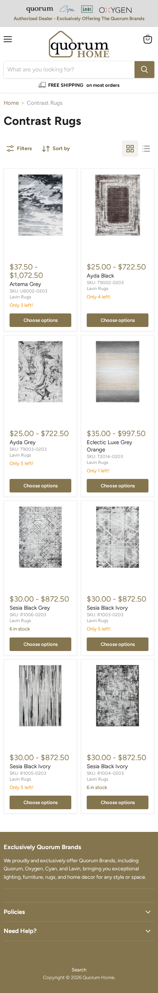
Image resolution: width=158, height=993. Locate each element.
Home (11, 103)
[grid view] (130, 149)
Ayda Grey (23, 442)
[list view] (146, 149)
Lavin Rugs (20, 297)
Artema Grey (25, 284)
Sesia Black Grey (30, 608)
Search (79, 969)
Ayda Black (100, 275)
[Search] (144, 69)
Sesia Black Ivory (107, 608)
